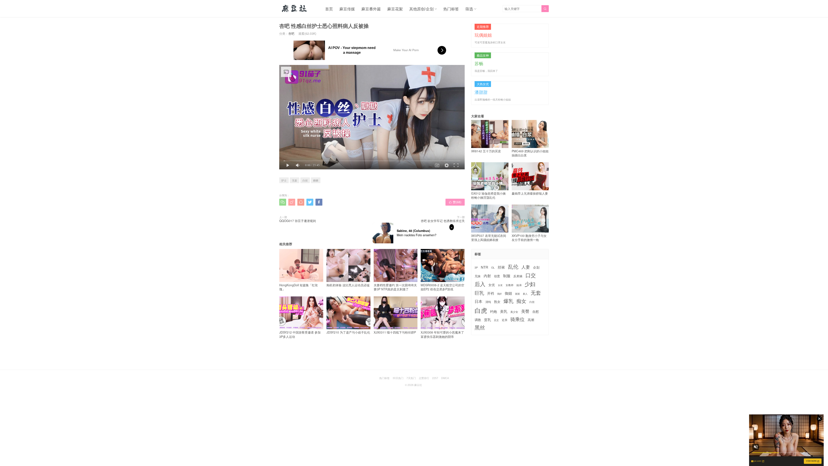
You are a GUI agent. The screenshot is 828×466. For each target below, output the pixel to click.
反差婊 (517, 276)
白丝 (305, 180)
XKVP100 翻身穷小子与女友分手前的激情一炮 (529, 237)
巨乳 (479, 292)
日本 (478, 301)
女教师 (509, 285)
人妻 (525, 267)
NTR (484, 267)
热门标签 (451, 8)
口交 (530, 275)
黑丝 (480, 327)
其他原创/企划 (421, 8)
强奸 (499, 293)
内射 (487, 275)
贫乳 (487, 319)
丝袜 (501, 267)
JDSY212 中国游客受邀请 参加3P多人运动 (300, 334)
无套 (294, 180)
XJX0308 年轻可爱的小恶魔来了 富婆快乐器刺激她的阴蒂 (442, 334)
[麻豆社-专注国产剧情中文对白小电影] (294, 8)
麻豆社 (418, 385)
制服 (506, 275)
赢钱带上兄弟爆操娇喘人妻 (530, 193)
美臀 (525, 311)
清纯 (488, 302)
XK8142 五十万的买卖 (486, 151)
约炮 (493, 311)
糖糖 (315, 180)
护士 (284, 180)
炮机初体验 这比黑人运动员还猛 (348, 285)
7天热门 (411, 378)
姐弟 (519, 285)
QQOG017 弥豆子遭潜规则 (297, 221)
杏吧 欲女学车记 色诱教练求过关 (443, 221)
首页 (329, 8)
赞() (455, 202)
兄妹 (478, 276)
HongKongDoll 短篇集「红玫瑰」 (298, 287)
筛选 (469, 8)
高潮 (531, 319)
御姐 (508, 293)
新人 (525, 293)
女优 (491, 284)
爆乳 (508, 301)
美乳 (503, 311)
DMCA (445, 378)
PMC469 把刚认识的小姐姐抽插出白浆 (530, 153)
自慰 (535, 311)
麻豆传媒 (347, 8)
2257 (435, 378)
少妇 (530, 284)
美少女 (514, 312)
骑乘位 (517, 319)
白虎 (481, 310)
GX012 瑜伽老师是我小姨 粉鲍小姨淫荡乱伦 (488, 195)
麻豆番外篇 (371, 8)
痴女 (521, 301)
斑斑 (517, 293)
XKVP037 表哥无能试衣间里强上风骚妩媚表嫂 (488, 237)
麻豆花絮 (395, 8)
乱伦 (513, 266)
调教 (478, 319)
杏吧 (291, 33)
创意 (497, 276)
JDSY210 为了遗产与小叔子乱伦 (348, 332)
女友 (500, 285)
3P (476, 267)
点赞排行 (424, 378)
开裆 (490, 293)
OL (493, 267)
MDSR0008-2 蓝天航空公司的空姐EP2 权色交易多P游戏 (442, 287)
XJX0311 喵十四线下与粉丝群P (395, 332)
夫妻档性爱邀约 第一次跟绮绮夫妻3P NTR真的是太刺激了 (395, 287)
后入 (480, 284)
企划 (536, 267)
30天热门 (398, 378)
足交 (496, 320)
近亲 (504, 320)
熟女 (497, 301)
